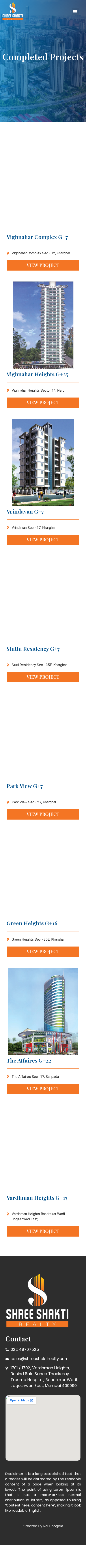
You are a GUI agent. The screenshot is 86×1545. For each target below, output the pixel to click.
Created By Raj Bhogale (43, 1526)
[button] (75, 11)
